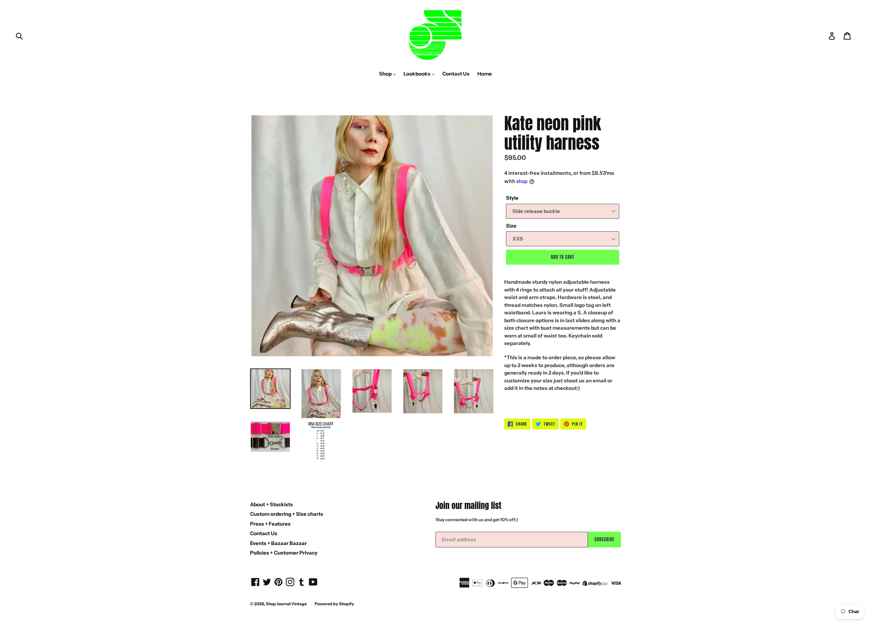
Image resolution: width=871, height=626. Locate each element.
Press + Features (270, 524)
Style (512, 198)
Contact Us (456, 73)
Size (511, 226)
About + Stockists (271, 504)
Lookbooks (417, 73)
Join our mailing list (468, 506)
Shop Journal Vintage (286, 603)
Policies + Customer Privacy (283, 552)
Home (484, 73)
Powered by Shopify (334, 603)
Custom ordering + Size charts (286, 514)
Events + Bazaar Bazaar (278, 543)
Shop (386, 73)
